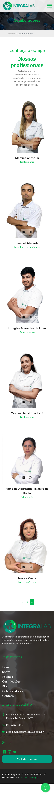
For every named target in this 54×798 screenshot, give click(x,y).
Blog (5, 686)
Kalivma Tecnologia (29, 777)
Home (11, 33)
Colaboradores (12, 691)
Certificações (11, 681)
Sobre (6, 672)
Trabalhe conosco (27, 759)
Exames (7, 676)
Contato (8, 696)
